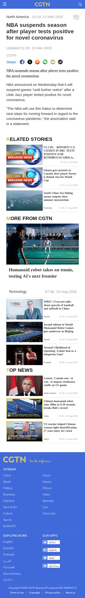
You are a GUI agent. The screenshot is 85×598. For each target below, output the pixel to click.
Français (8, 554)
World (7, 482)
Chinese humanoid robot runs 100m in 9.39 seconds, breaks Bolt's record (60, 404)
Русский (9, 567)
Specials (48, 501)
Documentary (12, 573)
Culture (7, 513)
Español (8, 548)
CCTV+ (8, 580)
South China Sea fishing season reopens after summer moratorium (58, 196)
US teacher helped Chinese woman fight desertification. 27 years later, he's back (60, 427)
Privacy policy (53, 593)
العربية (7, 561)
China (7, 475)
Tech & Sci (10, 507)
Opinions (9, 501)
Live (45, 507)
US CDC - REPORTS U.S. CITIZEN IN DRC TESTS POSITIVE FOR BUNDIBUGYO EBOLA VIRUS (60, 152)
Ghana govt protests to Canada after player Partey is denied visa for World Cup (60, 175)
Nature (46, 482)
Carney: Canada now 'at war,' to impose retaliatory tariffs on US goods (59, 381)
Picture (47, 488)
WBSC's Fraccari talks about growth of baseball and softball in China (59, 305)
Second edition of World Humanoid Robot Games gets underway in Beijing (59, 328)
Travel (46, 475)
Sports (7, 520)
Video (46, 494)
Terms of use (17, 593)
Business (9, 494)
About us (70, 593)
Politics (7, 488)
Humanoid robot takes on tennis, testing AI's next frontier (41, 273)
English (8, 542)
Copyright (34, 593)
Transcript (48, 513)
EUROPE (9, 526)
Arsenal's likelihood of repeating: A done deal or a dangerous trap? (60, 351)
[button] (9, 207)
